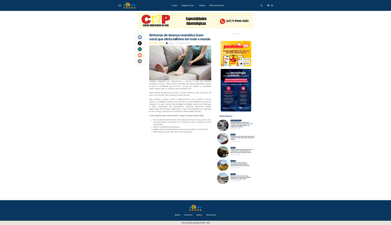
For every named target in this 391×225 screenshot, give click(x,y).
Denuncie (199, 215)
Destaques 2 (153, 43)
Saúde (161, 43)
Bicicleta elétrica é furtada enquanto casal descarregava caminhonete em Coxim (241, 177)
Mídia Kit (177, 215)
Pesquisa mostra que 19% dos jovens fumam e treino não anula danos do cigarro (242, 138)
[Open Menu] (119, 5)
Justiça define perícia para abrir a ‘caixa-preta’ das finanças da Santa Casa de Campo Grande (242, 151)
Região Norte (187, 5)
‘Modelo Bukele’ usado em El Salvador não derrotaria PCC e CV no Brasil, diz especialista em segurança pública (242, 125)
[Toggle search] (261, 5)
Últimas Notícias (216, 5)
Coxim (174, 5)
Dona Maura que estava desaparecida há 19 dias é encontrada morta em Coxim (240, 164)
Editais (202, 5)
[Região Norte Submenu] (195, 5)
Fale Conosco (188, 215)
